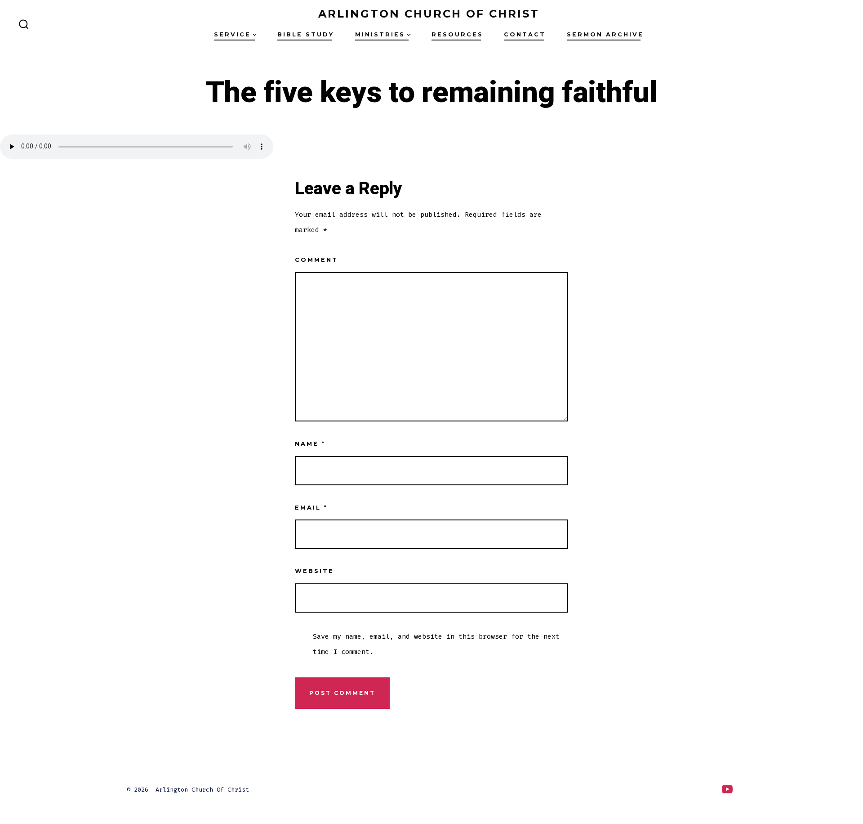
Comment (316, 259)
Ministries (380, 34)
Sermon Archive (605, 34)
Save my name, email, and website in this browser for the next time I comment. (436, 644)
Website (314, 571)
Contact (525, 34)
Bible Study (305, 34)
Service (232, 34)
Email (311, 507)
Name (310, 443)
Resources (457, 34)
